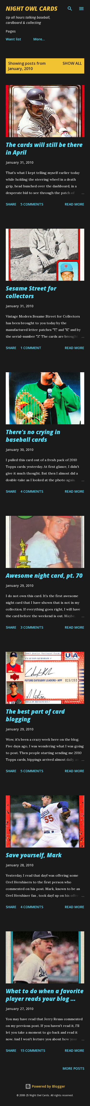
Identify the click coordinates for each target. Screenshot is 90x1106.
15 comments (32, 1050)
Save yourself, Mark (34, 855)
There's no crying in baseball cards (33, 435)
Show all (72, 63)
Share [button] (11, 204)
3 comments (31, 627)
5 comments (31, 204)
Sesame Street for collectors (31, 292)
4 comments (31, 491)
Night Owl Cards (31, 8)
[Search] (70, 8)
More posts (73, 1068)
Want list (13, 39)
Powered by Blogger (48, 1086)
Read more (74, 204)
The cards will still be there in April (44, 148)
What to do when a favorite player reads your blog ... (45, 995)
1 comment (30, 347)
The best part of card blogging (35, 715)
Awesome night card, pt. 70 (44, 575)
